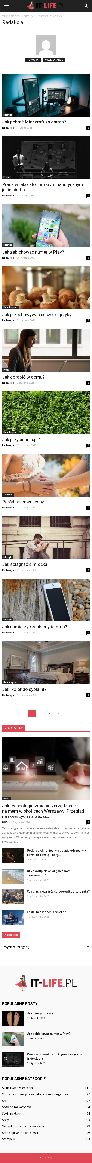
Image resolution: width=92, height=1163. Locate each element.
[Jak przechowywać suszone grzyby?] (46, 287)
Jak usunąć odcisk (40, 1013)
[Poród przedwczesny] (46, 475)
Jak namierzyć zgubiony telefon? (34, 626)
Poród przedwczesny (23, 501)
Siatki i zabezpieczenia (17, 1088)
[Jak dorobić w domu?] (46, 350)
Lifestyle (7, 114)
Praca (6, 177)
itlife (5, 822)
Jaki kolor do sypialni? (24, 689)
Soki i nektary (11, 1113)
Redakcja (8, 127)
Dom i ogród (10, 307)
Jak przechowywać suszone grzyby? (38, 314)
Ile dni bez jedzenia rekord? (46, 912)
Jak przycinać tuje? (21, 439)
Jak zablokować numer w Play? (33, 252)
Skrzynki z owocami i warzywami (24, 1126)
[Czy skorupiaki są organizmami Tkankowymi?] (13, 876)
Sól (4, 1101)
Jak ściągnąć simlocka (24, 564)
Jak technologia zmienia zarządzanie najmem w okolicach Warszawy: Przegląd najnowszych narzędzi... (43, 811)
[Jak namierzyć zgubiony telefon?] (46, 600)
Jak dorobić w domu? (23, 377)
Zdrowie (7, 494)
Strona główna (10, 16)
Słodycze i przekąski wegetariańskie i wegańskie (35, 1094)
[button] (86, 6)
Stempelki (9, 1139)
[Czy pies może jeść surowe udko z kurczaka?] (13, 896)
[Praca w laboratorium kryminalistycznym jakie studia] (46, 157)
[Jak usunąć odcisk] (13, 1018)
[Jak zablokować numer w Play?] (46, 225)
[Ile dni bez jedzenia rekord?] (13, 917)
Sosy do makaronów (16, 1107)
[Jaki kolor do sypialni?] (46, 662)
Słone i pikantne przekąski (20, 1133)
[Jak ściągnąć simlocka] (46, 537)
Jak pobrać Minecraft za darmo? (34, 122)
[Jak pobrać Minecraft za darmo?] (46, 95)
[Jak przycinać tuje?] (46, 412)
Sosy (5, 1120)
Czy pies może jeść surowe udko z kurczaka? (58, 891)
